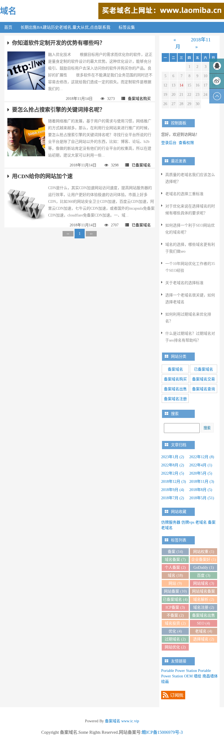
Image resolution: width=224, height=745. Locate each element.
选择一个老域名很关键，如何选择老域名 (190, 298)
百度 (203, 575)
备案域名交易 (203, 379)
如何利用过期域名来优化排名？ (188, 317)
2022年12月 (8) (201, 457)
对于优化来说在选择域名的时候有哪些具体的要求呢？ (190, 209)
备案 (175, 552)
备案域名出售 (175, 389)
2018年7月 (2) (172, 498)
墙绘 (197, 676)
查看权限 (186, 143)
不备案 (175, 615)
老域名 (201, 522)
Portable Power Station (179, 671)
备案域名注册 (175, 399)
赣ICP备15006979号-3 (162, 732)
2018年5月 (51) (201, 498)
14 (181, 85)
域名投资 (175, 623)
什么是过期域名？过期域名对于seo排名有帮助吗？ (190, 336)
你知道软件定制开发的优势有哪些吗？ (58, 43)
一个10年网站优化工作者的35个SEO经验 (190, 267)
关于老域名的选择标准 (184, 283)
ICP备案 (175, 607)
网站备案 (175, 591)
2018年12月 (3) (173, 482)
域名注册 (203, 607)
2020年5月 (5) (200, 473)
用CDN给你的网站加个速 (42, 176)
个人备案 (175, 567)
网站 (175, 583)
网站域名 (203, 583)
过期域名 (175, 639)
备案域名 (175, 369)
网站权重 (203, 552)
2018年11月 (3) (201, 482)
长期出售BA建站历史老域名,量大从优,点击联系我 (65, 27)
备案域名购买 (139, 99)
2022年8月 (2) (172, 465)
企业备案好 (203, 560)
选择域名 (203, 639)
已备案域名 (141, 165)
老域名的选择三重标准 (184, 194)
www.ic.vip (130, 721)
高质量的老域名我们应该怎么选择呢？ (190, 178)
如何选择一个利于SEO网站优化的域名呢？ (190, 228)
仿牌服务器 (170, 522)
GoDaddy (203, 567)
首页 (8, 27)
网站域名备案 (203, 592)
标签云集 (127, 27)
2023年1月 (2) (172, 457)
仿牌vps (187, 522)
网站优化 (175, 647)
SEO (203, 623)
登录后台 (168, 143)
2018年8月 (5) (200, 490)
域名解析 (203, 599)
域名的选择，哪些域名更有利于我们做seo (190, 247)
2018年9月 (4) (172, 490)
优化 (175, 631)
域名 (8, 10)
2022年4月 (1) (200, 465)
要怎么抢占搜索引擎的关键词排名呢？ (58, 110)
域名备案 (175, 560)
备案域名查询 (203, 389)
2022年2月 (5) (172, 473)
